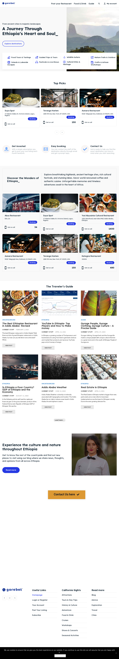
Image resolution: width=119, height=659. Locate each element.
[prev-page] (57, 132)
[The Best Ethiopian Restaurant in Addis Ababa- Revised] (20, 303)
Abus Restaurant (13, 215)
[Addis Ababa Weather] (59, 367)
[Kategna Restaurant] (98, 243)
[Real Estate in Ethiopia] (99, 367)
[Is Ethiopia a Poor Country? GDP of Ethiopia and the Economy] (20, 367)
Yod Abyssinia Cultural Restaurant (98, 215)
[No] (116, 653)
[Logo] (8, 3)
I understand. (60, 656)
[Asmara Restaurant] (98, 98)
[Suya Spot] (21, 98)
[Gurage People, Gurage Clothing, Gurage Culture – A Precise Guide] (99, 303)
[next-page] (62, 132)
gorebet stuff (8, 329)
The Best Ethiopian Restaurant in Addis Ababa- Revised (20, 324)
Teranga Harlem (51, 110)
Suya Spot (10, 110)
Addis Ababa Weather (54, 387)
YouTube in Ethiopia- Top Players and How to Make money (56, 326)
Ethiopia (45, 320)
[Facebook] (4, 598)
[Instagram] (10, 598)
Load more (59, 420)
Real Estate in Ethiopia (94, 387)
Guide (83, 320)
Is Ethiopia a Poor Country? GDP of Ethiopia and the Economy (18, 389)
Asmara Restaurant (91, 110)
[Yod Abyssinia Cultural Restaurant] (98, 203)
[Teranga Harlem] (59, 98)
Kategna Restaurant (91, 256)
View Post (8, 345)
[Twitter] (15, 598)
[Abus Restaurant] (21, 203)
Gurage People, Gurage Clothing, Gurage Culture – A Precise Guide (97, 326)
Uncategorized (8, 320)
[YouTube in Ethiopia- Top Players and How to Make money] (59, 303)
